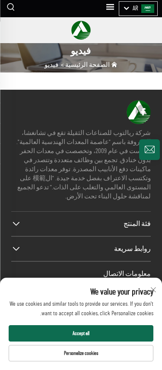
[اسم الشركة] (80, 30)
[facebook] (143, 111)
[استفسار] (149, 149)
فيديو (51, 65)
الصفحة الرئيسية (87, 65)
